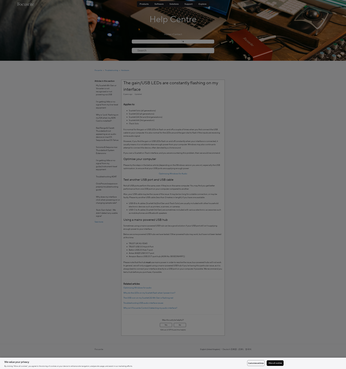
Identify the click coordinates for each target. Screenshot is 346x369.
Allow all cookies (275, 363)
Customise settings (256, 363)
